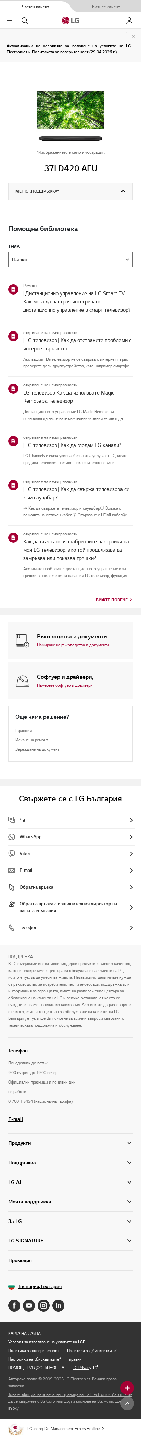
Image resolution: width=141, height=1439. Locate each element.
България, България (40, 1286)
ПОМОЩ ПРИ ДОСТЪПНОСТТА (36, 1368)
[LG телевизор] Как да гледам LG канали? (72, 445)
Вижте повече (112, 600)
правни (75, 1359)
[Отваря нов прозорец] (14, 1306)
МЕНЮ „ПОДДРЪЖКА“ (37, 191)
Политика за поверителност (33, 1350)
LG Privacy (82, 1368)
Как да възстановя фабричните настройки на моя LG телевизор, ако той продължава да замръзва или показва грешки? (76, 550)
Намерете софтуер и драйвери (65, 685)
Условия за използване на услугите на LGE (46, 1342)
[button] (70, 1163)
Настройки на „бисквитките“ (34, 1359)
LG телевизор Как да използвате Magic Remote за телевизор (68, 397)
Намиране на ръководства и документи (73, 645)
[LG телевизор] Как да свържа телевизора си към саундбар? (76, 493)
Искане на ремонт (31, 740)
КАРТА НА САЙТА (24, 1333)
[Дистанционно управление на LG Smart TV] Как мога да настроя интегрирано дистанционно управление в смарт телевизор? (77, 302)
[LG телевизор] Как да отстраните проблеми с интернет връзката (77, 344)
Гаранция (23, 731)
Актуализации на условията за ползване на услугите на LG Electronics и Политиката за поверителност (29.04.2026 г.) (69, 49)
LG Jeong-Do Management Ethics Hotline (63, 1428)
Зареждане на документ (37, 749)
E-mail (15, 1119)
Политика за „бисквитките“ (92, 1350)
